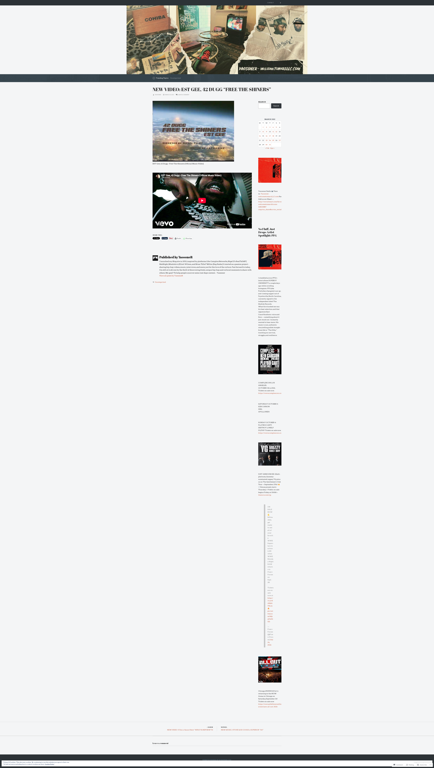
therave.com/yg (264, 495)
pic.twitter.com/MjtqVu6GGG (270, 616)
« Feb (267, 148)
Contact (270, 3)
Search (262, 102)
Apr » (272, 148)
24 (270, 140)
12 (276, 132)
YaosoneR (158, 94)
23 (266, 140)
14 (260, 136)
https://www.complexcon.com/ (270, 393)
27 (280, 140)
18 (273, 136)
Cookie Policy (49, 764)
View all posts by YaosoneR (171, 276)
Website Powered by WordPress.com (216, 760)
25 (273, 140)
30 (266, 145)
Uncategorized (175, 78)
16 (266, 136)
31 (270, 145)
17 (270, 136)
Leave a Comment (183, 94)
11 (273, 132)
